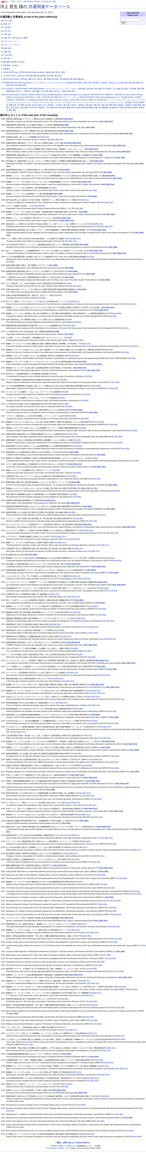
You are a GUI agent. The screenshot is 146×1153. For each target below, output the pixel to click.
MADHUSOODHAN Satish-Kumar (93, 97)
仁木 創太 (14, 65)
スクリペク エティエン (56, 83)
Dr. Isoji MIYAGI (51, 1148)
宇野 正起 (15, 38)
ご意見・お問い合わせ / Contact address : (73, 1142)
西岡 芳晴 (81, 108)
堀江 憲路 (77, 83)
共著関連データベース (49, 6)
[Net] (39, 137)
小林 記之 (111, 83)
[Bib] (43, 137)
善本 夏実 (98, 89)
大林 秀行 (95, 83)
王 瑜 (42, 91)
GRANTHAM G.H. (97, 95)
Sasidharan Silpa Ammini (38, 100)
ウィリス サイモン (115, 100)
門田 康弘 (128, 108)
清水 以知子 (15, 108)
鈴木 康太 (21, 62)
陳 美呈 (135, 108)
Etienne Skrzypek (70, 95)
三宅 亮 (135, 102)
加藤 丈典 (12, 105)
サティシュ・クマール (30, 102)
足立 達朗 (23, 38)
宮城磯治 (98, 1146)
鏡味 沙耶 (22, 85)
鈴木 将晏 (119, 108)
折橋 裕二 (121, 105)
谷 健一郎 (97, 108)
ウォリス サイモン (40, 83)
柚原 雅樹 (6, 62)
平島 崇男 (29, 76)
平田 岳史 (7, 34)
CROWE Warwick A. (55, 95)
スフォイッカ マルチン (63, 102)
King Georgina (19, 97)
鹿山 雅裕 (12, 110)
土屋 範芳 (7, 27)
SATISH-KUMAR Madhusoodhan (31, 72)
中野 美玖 (24, 79)
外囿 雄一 (51, 105)
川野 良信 (96, 105)
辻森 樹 (64, 91)
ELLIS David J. (8, 89)
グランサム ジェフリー (131, 100)
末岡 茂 (54, 72)
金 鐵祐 (112, 108)
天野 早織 (46, 79)
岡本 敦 (81, 105)
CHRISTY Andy (40, 95)
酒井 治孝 (7, 48)
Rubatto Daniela (127, 97)
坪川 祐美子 (107, 89)
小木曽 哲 (103, 83)
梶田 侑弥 (137, 105)
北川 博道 (20, 105)
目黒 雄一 (42, 108)
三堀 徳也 (128, 102)
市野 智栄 (140, 89)
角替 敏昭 (89, 108)
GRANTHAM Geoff (10, 83)
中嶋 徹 (48, 72)
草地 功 (73, 108)
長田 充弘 (71, 91)
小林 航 (58, 105)
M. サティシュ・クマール (69, 97)
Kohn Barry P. (31, 97)
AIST (13, 2)
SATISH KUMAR (21, 89)
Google (135, 15)
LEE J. (39, 97)
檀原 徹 (36, 76)
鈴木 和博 (14, 85)
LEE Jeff (46, 97)
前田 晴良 (82, 89)
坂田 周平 (7, 38)
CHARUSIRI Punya (10, 72)
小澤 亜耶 (132, 89)
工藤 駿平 (6, 69)
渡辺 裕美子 (24, 108)
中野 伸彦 (6, 65)
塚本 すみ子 (42, 105)
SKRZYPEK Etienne (36, 89)
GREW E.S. (109, 95)
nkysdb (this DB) (49, 2)
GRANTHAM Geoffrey (11, 79)
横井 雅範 (36, 91)
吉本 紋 (39, 79)
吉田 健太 (90, 89)
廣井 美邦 (113, 105)
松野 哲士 (129, 105)
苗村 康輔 (66, 108)
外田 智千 (7, 58)
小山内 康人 (8, 55)
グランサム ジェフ (11, 41)
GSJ (19, 2)
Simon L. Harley (69, 100)
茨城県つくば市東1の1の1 (67, 1146)
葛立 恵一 (57, 91)
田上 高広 (61, 72)
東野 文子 (7, 24)
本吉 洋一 (19, 91)
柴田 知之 (28, 91)
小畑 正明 (66, 105)
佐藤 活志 (7, 52)
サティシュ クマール (12, 45)
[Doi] (47, 137)
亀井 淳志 (32, 79)
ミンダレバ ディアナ (115, 102)
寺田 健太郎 (63, 79)
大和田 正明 (86, 83)
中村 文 (14, 76)
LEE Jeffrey (54, 97)
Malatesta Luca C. (114, 97)
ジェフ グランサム (47, 102)
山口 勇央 (120, 83)
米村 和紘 (50, 76)
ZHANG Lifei (102, 100)
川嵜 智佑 (88, 105)
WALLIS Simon (82, 100)
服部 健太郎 (10, 91)
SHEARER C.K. (22, 100)
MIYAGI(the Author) (32, 2)
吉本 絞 (34, 105)
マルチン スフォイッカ (98, 102)
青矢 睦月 (58, 76)
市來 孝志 (105, 105)
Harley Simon (130, 95)
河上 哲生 (8, 21)
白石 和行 (33, 108)
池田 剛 (14, 62)
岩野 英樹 (72, 79)
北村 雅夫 (69, 83)
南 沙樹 (28, 105)
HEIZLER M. (119, 95)
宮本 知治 (124, 89)
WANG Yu (92, 100)
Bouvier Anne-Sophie (11, 95)
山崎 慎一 (74, 105)
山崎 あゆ (21, 76)
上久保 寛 (6, 76)
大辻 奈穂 (116, 89)
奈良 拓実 (54, 79)
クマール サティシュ (53, 89)
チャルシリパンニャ (80, 102)
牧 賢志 (43, 76)
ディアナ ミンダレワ (70, 89)
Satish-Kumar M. (55, 100)
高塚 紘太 (81, 79)
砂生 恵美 (58, 108)
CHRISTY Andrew (27, 95)
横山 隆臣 (136, 83)
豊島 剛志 (105, 108)
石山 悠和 (50, 108)
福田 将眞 (48, 91)
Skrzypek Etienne (25, 83)
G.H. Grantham (84, 95)
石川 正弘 (7, 31)
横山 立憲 (128, 83)
